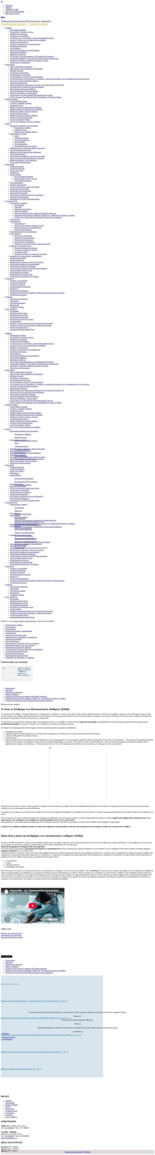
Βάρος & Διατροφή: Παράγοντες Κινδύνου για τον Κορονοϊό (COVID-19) (37, 85)
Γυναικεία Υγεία (30, 621)
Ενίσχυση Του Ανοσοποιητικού (21, 118)
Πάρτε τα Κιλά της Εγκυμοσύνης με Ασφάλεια (27, 158)
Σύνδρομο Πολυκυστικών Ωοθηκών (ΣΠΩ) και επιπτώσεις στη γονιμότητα (37, 293)
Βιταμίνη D (14, 289)
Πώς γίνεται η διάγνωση (23, 236)
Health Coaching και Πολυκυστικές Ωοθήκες (26, 109)
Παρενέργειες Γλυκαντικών (20, 63)
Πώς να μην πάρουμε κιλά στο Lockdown (25, 122)
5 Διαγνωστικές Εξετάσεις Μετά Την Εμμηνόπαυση (28, 268)
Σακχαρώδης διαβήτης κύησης (12, 937)
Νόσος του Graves (16, 171)
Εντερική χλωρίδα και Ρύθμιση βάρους (24, 81)
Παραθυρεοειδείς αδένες (19, 313)
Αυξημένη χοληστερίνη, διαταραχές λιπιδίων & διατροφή (30, 325)
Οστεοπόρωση (20, 224)
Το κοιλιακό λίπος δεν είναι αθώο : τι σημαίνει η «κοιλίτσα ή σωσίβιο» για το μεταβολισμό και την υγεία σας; (49, 79)
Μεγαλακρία (14, 305)
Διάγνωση (18, 207)
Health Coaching (11, 1105)
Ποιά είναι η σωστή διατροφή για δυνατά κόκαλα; (32, 244)
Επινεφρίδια (14, 311)
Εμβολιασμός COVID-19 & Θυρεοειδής (24, 199)
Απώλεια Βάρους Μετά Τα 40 (21, 270)
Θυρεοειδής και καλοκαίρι (19, 189)
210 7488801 (9, 1128)
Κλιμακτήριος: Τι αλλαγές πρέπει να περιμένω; (27, 262)
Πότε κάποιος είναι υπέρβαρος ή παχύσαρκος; (26, 69)
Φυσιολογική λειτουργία (19, 299)
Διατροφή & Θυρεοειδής (19, 193)
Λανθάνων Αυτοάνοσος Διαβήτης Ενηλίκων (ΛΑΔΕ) (29, 60)
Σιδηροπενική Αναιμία (18, 258)
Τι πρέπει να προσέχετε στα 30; (26, 250)
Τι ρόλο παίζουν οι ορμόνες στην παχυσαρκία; (26, 77)
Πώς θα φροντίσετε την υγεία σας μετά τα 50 (31, 254)
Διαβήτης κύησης (21, 130)
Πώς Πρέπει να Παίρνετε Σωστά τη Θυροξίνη (26, 195)
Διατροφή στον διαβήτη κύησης (26, 132)
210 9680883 (9, 1136)
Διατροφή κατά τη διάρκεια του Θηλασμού (25, 152)
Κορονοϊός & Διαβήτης (18, 52)
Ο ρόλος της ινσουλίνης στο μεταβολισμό (25, 44)
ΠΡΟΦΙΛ (8, 5)
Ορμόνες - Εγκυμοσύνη (18, 281)
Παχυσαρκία (10, 1103)
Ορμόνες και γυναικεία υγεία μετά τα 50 (29, 226)
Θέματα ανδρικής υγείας (19, 315)
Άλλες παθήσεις (11, 1117)
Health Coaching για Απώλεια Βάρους (24, 115)
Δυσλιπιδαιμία (15, 48)
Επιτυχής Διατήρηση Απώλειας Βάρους (24, 91)
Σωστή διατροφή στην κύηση (20, 150)
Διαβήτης (8, 1101)
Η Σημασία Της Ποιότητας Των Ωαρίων (24, 276)
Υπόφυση (8, 1115)
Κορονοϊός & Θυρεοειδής (19, 197)
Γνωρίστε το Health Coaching (21, 103)
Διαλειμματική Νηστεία (18, 83)
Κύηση (8, 1107)
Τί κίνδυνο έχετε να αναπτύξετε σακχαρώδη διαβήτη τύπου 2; (32, 38)
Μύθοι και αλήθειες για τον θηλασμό (23, 160)
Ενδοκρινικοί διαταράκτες (19, 291)
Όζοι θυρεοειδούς (21, 144)
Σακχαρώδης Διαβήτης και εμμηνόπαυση (24, 50)
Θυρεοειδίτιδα (20, 142)
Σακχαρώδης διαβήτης (18, 30)
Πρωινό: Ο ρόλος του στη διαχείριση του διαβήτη (28, 40)
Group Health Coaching (18, 101)
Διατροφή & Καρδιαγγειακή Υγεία (22, 329)
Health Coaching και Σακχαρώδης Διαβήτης (25, 107)
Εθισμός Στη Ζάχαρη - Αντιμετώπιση (23, 93)
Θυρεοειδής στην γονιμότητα (20, 191)
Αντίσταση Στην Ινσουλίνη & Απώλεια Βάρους (27, 87)
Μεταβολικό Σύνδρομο (18, 46)
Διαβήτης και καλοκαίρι (18, 34)
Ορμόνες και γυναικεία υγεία (20, 246)
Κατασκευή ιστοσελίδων (74, 1152)
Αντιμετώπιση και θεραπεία (24, 242)
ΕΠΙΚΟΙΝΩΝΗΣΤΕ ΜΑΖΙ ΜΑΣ (14, 24)
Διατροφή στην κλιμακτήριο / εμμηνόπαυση (26, 256)
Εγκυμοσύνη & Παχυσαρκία (20, 162)
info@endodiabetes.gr (9, 1138)
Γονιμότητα (9, 1113)
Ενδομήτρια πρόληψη (18, 154)
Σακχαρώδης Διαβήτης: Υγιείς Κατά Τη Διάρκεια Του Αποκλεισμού (34, 58)
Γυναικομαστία (15, 321)
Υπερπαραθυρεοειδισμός (19, 317)
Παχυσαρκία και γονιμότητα (11, 935)
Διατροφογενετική (16, 105)
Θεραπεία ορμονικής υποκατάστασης (28, 228)
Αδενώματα (14, 301)
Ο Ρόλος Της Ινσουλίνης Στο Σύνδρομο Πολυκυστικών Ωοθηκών (38, 217)
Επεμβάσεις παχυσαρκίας (19, 73)
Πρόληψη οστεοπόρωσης (24, 240)
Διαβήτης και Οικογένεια (19, 42)
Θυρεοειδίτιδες (15, 175)
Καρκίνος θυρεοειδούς (18, 185)
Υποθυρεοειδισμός (21, 138)
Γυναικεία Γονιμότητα (18, 283)
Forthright (86, 1152)
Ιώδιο (17, 136)
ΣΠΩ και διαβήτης (21, 211)
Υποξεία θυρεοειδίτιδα (23, 181)
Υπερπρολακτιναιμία (17, 303)
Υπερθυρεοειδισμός (22, 140)
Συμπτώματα (19, 205)
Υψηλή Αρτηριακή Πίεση (19, 327)
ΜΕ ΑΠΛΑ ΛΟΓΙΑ (12, 14)
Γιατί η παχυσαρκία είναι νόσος (21, 67)
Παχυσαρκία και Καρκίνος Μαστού (23, 89)
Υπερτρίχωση (15, 219)
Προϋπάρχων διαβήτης (23, 128)
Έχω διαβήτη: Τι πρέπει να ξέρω (21, 32)
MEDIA (8, 7)
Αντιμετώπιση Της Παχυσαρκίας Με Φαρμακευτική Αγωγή (31, 95)
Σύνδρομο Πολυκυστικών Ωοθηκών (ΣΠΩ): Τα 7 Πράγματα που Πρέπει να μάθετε (45, 215)
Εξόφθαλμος (14, 173)
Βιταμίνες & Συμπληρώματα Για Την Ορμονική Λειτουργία (31, 323)
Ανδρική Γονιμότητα (17, 285)
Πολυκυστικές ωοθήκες (18, 203)
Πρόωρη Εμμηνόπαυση (23, 230)
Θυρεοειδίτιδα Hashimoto (24, 177)
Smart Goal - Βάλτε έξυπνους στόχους (24, 111)
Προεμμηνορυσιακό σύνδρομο (26, 248)
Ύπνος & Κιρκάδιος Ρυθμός (20, 120)
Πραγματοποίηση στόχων (19, 113)
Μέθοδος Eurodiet (16, 71)
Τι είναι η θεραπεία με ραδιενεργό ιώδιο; (24, 187)
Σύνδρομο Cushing (17, 307)
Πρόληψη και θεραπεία (23, 209)
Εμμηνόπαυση (15, 221)
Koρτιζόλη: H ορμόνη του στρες (21, 319)
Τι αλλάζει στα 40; (21, 252)
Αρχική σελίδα (18, 621)
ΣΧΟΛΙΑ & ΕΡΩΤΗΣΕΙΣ (14, 12)
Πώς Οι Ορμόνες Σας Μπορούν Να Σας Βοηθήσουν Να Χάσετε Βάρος (36, 97)
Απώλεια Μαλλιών (17, 260)
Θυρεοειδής (9, 1109)
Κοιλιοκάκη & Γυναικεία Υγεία (21, 274)
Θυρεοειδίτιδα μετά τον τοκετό (26, 146)
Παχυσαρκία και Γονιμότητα (20, 75)
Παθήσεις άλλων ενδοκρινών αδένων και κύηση (27, 148)
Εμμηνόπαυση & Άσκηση (19, 272)
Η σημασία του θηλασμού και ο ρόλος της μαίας (27, 156)
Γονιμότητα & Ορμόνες (18, 295)
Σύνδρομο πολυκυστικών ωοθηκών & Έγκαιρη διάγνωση (35, 213)
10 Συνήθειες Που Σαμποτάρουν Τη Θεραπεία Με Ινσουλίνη (32, 56)
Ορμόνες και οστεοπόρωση (24, 238)
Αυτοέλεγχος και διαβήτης (19, 36)
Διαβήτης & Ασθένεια (18, 54)
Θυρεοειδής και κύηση (18, 134)
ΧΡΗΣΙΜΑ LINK (11, 10)
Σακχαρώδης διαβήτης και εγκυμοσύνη (24, 126)
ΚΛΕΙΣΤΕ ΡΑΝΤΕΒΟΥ (38, 24)
